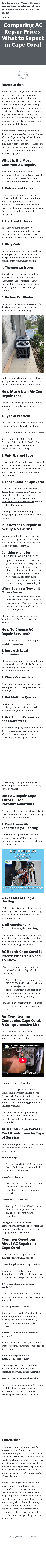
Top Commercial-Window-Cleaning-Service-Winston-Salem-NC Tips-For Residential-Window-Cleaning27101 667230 (21, 8)
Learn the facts (28, 1512)
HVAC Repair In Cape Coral (29, 1274)
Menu (5, 17)
